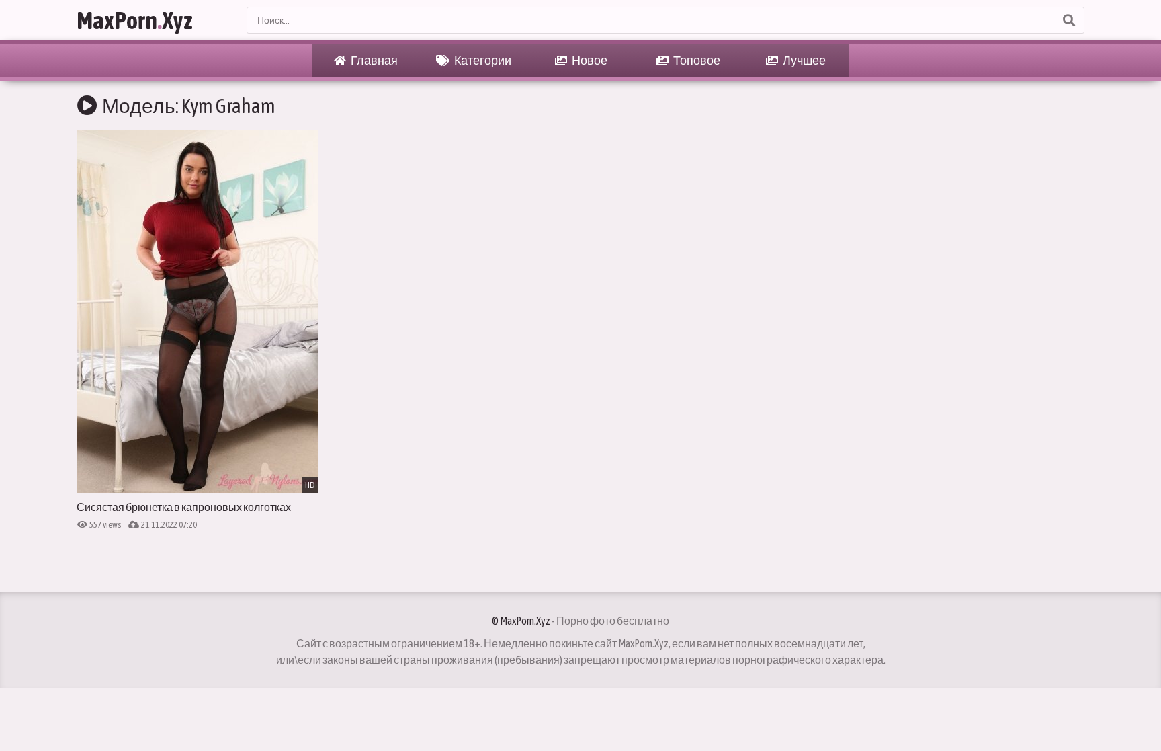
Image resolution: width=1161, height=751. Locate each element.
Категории (482, 60)
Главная (373, 60)
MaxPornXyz (135, 20)
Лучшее (803, 60)
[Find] (1068, 20)
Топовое (696, 60)
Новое (588, 60)
